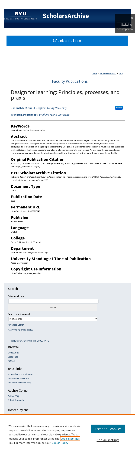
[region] (67, 434)
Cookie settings (70, 438)
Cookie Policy (60, 443)
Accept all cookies (108, 429)
